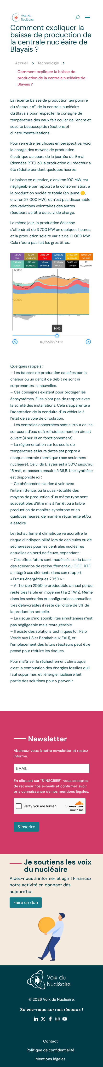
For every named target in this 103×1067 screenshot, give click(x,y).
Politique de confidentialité (50, 1050)
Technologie (48, 63)
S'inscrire (26, 827)
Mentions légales (50, 1058)
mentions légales (73, 791)
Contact (50, 1041)
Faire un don (25, 902)
